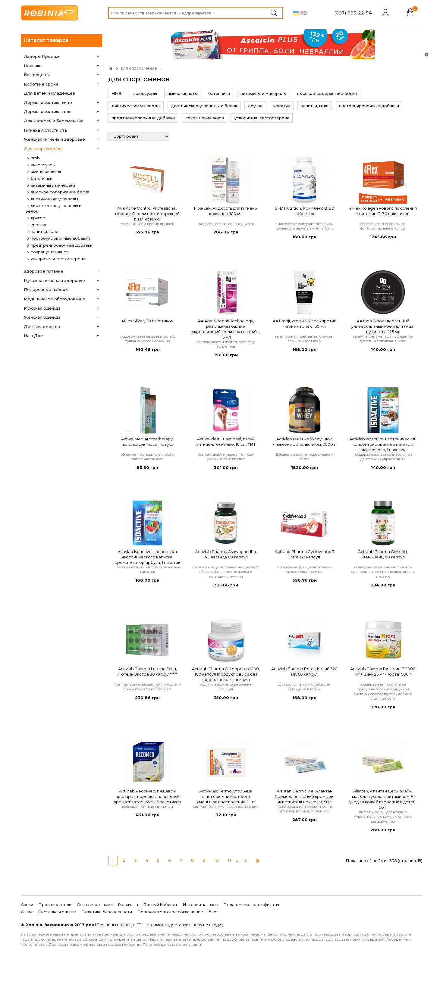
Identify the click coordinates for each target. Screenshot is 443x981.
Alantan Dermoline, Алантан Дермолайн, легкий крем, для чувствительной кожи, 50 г (305, 796)
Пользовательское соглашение (170, 911)
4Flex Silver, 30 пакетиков (147, 320)
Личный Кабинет (160, 904)
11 (229, 860)
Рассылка (128, 904)
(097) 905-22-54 (353, 13)
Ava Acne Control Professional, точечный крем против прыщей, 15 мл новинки (148, 213)
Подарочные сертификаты (251, 904)
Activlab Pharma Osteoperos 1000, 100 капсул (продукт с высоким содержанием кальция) (226, 674)
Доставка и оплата (57, 911)
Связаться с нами (95, 904)
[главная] (111, 68)
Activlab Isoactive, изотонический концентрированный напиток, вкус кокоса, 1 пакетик (382, 444)
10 (216, 860)
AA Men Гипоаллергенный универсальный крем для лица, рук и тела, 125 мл (382, 326)
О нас (27, 911)
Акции (27, 904)
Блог (213, 911)
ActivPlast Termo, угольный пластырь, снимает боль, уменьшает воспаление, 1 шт (226, 796)
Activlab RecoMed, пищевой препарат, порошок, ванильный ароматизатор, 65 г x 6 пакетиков (147, 796)
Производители (55, 904)
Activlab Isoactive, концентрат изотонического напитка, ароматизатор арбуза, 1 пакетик (147, 557)
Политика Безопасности (107, 911)
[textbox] (195, 13)
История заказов (200, 904)
